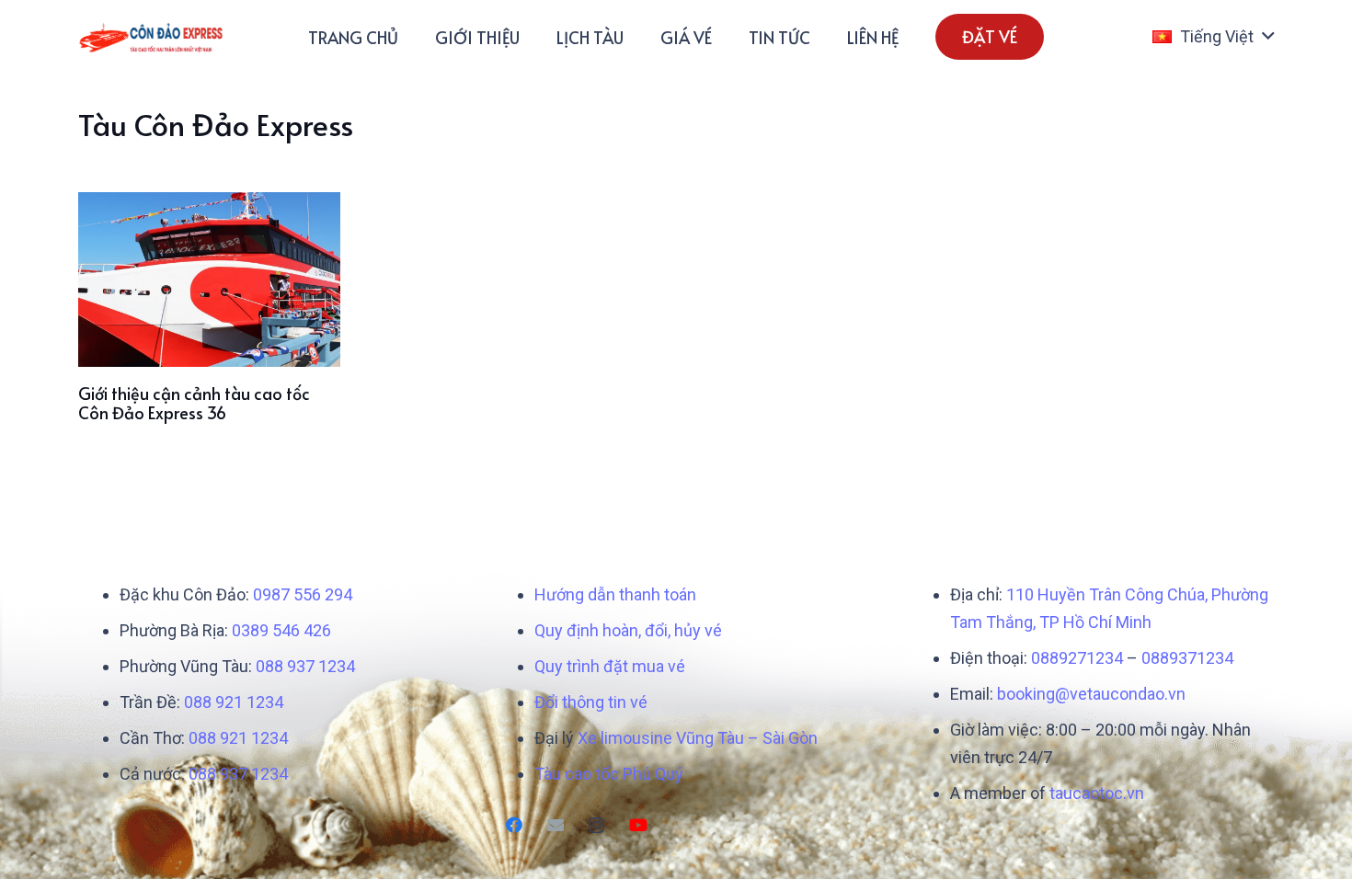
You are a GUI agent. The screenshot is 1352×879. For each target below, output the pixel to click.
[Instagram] (596, 825)
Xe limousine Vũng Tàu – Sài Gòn (698, 738)
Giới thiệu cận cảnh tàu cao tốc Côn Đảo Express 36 (194, 403)
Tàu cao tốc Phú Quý (608, 773)
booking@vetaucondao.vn (1091, 693)
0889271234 (1077, 658)
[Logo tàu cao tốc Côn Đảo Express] (151, 37)
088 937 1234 (305, 666)
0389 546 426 (281, 630)
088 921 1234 (233, 702)
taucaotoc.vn (1096, 793)
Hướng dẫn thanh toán (615, 594)
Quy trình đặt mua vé (609, 666)
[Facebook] (513, 825)
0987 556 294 (302, 594)
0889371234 (1187, 658)
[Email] (555, 825)
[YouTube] (638, 825)
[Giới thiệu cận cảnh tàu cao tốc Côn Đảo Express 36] (209, 279)
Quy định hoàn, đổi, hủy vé (628, 630)
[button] (1213, 36)
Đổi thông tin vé (590, 702)
